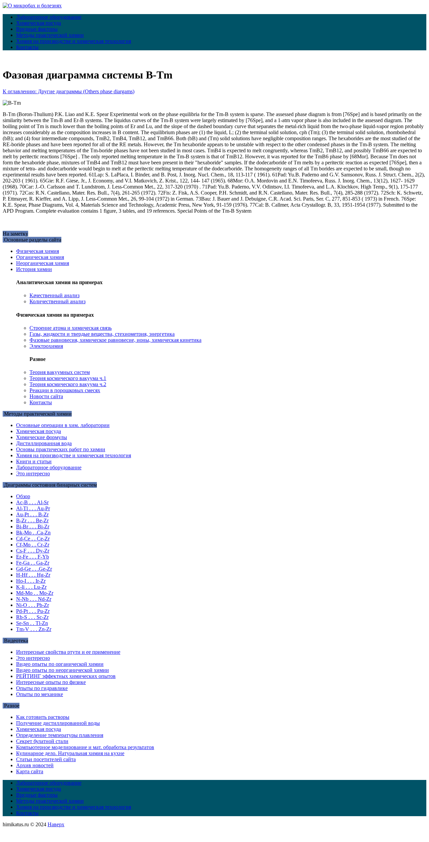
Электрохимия (46, 346)
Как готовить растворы (42, 717)
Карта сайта (29, 771)
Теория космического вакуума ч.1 (67, 378)
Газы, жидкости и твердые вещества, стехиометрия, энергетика (102, 334)
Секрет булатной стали (42, 741)
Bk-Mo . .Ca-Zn (33, 532)
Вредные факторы (37, 29)
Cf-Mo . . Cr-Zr (32, 544)
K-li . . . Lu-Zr (31, 587)
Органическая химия (40, 257)
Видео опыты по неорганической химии (62, 670)
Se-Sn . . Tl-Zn (32, 623)
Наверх (56, 824)
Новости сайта (46, 396)
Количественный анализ (57, 301)
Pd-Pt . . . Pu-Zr (33, 611)
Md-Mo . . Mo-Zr (34, 593)
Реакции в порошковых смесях (64, 390)
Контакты (27, 47)
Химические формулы (41, 437)
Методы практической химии (50, 35)
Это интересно (33, 473)
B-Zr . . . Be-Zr (32, 520)
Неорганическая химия (42, 263)
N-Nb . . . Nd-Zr (33, 599)
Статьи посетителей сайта (46, 759)
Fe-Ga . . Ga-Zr (32, 563)
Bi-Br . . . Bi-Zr (32, 526)
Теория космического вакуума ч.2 (67, 384)
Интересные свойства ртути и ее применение (68, 652)
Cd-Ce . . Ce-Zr (33, 538)
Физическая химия (37, 251)
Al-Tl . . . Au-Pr (33, 508)
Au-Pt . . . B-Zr (32, 514)
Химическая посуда (38, 23)
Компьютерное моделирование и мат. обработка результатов (85, 747)
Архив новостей (35, 765)
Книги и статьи (34, 461)
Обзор (23, 496)
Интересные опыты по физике (51, 682)
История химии (34, 269)
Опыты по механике (39, 694)
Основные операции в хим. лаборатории (63, 425)
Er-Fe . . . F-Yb (32, 557)
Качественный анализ (54, 295)
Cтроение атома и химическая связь (70, 328)
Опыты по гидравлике (42, 688)
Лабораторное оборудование (48, 17)
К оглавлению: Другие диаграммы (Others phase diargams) (68, 91)
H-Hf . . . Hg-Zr (33, 575)
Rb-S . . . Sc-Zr (32, 617)
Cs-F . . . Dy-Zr (32, 551)
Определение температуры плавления (59, 735)
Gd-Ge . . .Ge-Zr (34, 569)
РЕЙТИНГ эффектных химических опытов (66, 676)
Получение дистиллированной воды (58, 723)
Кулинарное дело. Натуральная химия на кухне (70, 753)
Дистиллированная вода (44, 443)
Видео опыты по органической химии (60, 664)
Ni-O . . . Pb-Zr (32, 605)
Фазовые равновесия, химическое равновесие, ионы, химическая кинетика (115, 340)
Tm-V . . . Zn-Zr (33, 629)
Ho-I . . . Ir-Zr (31, 581)
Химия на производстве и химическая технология (73, 41)
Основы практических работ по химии (60, 449)
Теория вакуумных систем (59, 372)
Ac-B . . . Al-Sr (32, 502)
